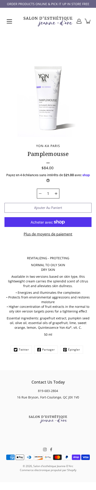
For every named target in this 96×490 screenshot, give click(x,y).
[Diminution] (40, 193)
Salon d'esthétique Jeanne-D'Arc (53, 466)
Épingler (74, 349)
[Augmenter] (56, 193)
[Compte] (79, 21)
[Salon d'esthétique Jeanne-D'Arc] (48, 21)
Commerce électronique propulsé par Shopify (48, 470)
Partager (48, 349)
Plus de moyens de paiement (48, 234)
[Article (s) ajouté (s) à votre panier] (88, 21)
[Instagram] (45, 449)
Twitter (24, 349)
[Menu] (9, 21)
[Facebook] (51, 449)
